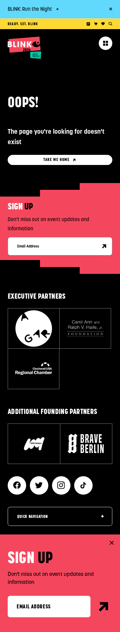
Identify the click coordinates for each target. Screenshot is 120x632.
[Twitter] (39, 485)
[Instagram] (61, 485)
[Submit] (103, 606)
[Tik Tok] (83, 485)
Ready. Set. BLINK (23, 23)
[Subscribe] (104, 246)
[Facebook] (17, 485)
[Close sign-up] (112, 543)
